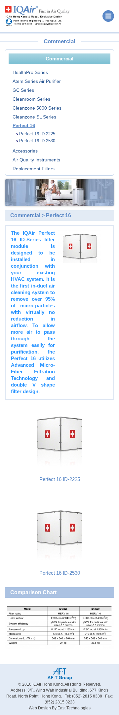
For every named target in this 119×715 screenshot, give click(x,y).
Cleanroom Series (31, 99)
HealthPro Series (30, 72)
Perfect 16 (24, 125)
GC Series (23, 90)
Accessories (25, 150)
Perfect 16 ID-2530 (37, 140)
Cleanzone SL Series (34, 116)
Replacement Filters (34, 168)
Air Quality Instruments (36, 159)
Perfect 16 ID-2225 (37, 133)
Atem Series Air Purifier (37, 81)
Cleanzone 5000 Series (37, 108)
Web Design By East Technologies (60, 708)
